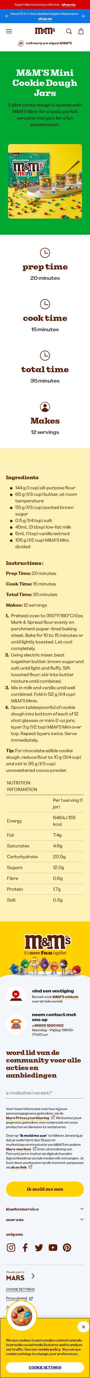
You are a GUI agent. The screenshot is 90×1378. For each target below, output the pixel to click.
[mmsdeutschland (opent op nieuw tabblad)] (25, 1248)
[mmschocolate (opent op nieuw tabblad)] (11, 1248)
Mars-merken (18, 1149)
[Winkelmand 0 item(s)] (81, 31)
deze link (19, 1167)
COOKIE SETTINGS (20, 1289)
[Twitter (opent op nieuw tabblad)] (39, 1248)
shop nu (69, 5)
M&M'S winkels (65, 997)
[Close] (84, 1326)
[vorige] (7, 16)
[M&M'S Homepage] (45, 31)
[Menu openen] (9, 31)
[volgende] (83, 16)
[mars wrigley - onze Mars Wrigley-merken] (21, 1276)
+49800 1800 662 (48, 1025)
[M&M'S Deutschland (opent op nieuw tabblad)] (53, 1248)
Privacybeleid (16, 1298)
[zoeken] (69, 31)
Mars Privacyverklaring (27, 1118)
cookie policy (49, 1349)
